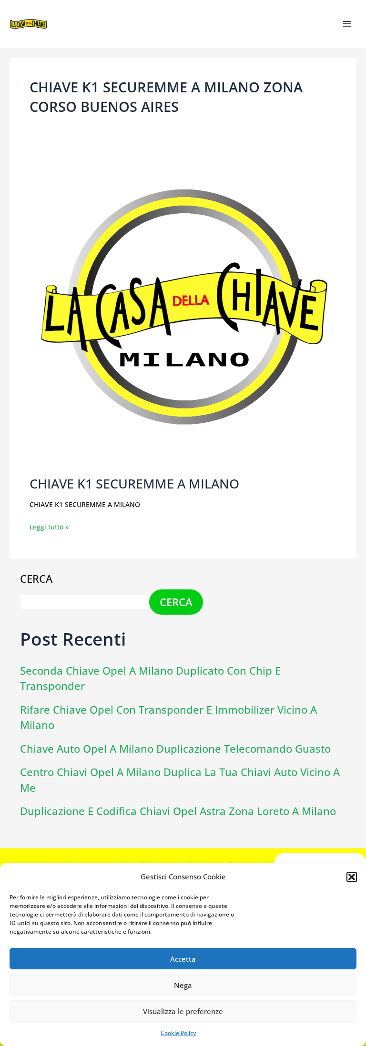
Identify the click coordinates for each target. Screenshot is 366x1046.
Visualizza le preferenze (183, 1011)
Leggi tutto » (49, 526)
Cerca (36, 579)
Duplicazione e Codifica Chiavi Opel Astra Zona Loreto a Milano (178, 811)
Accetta (183, 959)
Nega (183, 985)
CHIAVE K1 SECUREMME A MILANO (134, 483)
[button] (351, 877)
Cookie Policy (178, 1033)
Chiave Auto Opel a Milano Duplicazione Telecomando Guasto (175, 749)
